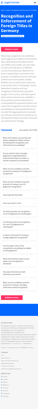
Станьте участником (7, 366)
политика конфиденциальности (11, 369)
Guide (8, 10)
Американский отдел (7, 363)
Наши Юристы (5, 358)
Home (3, 10)
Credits (31, 348)
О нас (2, 355)
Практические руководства (10, 361)
